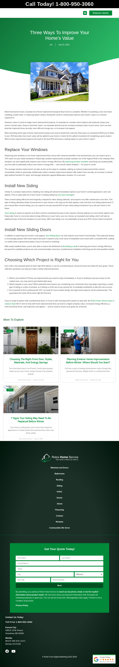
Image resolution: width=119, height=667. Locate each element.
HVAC (59, 492)
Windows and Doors (59, 468)
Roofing (59, 480)
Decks (59, 498)
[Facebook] (7, 651)
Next (59, 585)
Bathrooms (59, 474)
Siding (59, 486)
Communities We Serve (59, 528)
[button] (85, 13)
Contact (59, 516)
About (59, 504)
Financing (59, 510)
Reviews (59, 522)
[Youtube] (13, 651)
